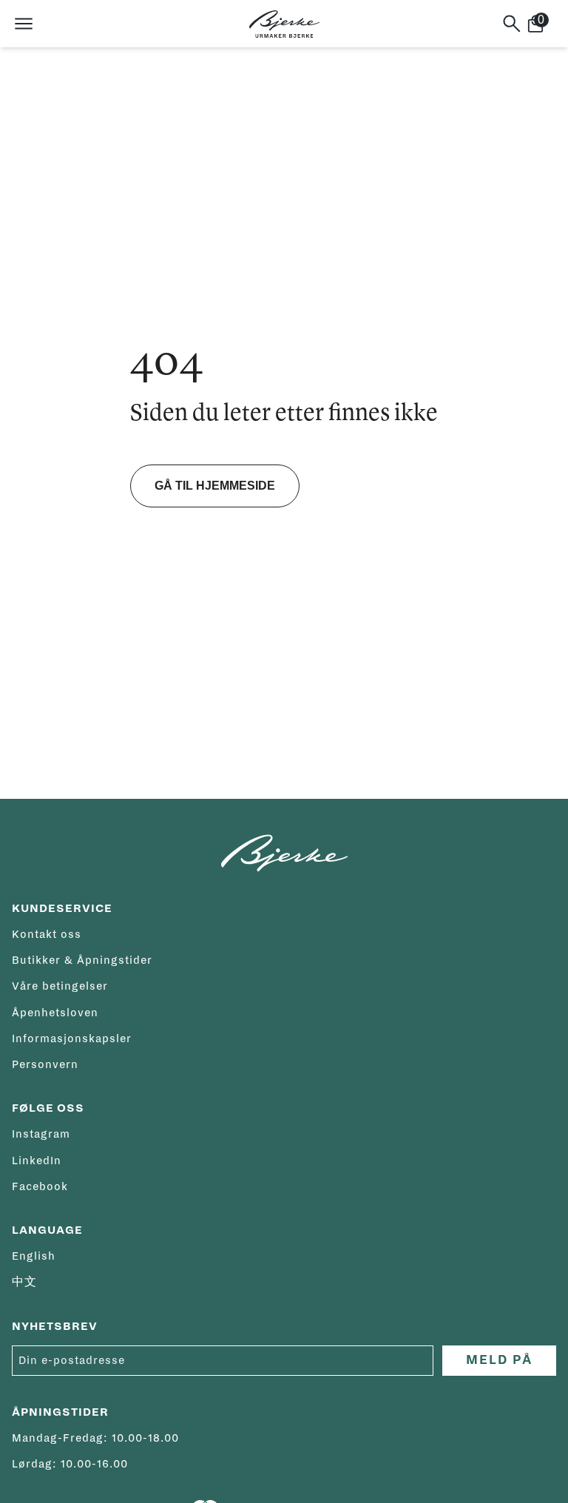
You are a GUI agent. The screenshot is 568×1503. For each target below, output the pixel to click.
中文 (24, 1282)
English (33, 1256)
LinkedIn (36, 1160)
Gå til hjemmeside (215, 485)
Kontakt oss (46, 934)
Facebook (40, 1186)
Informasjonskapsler (72, 1038)
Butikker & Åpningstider (82, 960)
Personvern (45, 1064)
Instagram (41, 1134)
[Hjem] (284, 24)
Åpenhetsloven (55, 1013)
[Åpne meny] (24, 24)
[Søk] (512, 24)
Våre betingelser (60, 986)
